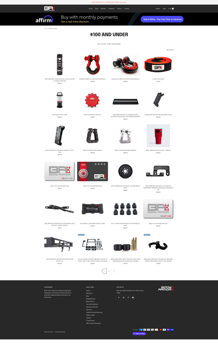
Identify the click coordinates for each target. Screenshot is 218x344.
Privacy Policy (90, 320)
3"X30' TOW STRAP (158, 79)
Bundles (103, 8)
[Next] (113, 271)
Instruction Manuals (92, 307)
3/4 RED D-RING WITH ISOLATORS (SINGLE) (92, 79)
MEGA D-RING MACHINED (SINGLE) (125, 150)
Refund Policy (90, 301)
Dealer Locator (90, 315)
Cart (171, 8)
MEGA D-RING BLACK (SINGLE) (92, 150)
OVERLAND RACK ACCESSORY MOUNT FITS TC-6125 (59, 151)
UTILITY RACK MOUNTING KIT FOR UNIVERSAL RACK (125, 224)
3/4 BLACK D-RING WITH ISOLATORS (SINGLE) (125, 79)
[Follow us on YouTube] (133, 297)
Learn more (123, 2)
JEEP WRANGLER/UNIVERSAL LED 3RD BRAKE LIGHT (125, 187)
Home (90, 8)
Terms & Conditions (92, 304)
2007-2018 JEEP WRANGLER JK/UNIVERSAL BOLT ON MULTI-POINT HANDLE (59, 224)
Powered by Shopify (60, 332)
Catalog (88, 318)
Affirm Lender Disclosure (93, 323)
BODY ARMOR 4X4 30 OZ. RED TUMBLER (158, 150)
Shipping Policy (90, 299)
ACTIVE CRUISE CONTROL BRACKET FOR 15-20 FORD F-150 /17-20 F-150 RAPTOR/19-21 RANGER (92, 260)
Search (158, 8)
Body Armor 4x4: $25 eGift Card (158, 223)
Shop (96, 8)
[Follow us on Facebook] (118, 297)
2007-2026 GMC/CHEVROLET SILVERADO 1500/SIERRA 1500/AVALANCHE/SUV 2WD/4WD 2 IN (158, 188)
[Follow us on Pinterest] (128, 297)
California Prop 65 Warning (94, 312)
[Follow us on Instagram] (123, 297)
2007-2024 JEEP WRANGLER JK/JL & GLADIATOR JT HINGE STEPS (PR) (60, 80)
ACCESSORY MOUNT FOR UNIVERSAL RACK (158, 114)
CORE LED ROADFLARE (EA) (92, 114)
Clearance (111, 8)
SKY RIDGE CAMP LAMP (59, 114)
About (88, 290)
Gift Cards (89, 293)
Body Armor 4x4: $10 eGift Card (59, 186)
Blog (87, 296)
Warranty (89, 309)
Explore (119, 8)
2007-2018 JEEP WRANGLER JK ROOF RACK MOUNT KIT (59, 260)
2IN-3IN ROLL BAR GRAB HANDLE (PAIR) (92, 223)
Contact (126, 8)
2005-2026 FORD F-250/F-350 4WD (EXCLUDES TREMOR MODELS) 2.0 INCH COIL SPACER (125, 260)
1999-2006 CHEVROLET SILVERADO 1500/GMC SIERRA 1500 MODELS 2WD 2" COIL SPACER (158, 260)
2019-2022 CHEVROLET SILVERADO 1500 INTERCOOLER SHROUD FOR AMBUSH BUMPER (125, 115)
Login (164, 8)
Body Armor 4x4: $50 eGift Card (92, 186)
